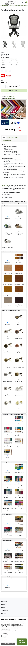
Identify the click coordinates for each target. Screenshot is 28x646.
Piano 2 (16, 497)
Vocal (16, 550)
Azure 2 (5, 535)
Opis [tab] (4, 137)
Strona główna (5, 5)
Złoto (18, 410)
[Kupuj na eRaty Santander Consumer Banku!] (6, 75)
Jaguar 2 (8, 436)
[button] (18, 2)
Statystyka (4, 637)
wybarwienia (18, 262)
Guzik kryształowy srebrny (19, 219)
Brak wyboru (7, 218)
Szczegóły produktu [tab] (12, 137)
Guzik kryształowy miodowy (19, 233)
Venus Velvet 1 (17, 472)
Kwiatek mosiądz (7, 353)
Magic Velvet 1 (18, 436)
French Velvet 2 (17, 508)
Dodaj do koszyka (14, 86)
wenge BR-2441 (18, 306)
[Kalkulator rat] (11, 129)
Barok (18, 324)
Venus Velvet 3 (17, 485)
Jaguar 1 (19, 425)
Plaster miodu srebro (7, 381)
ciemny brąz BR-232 (7, 284)
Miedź (18, 353)
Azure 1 (16, 525)
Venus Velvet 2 (6, 485)
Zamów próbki (5, 185)
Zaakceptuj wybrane (8, 643)
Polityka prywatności (12, 630)
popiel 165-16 (8, 306)
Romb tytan (7, 395)
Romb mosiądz (18, 381)
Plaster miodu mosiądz (18, 367)
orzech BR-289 (18, 295)
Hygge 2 (7, 457)
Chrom (7, 338)
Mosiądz (8, 367)
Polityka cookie (4, 630)
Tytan (7, 410)
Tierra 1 (5, 572)
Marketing (4, 639)
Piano (5, 497)
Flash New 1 (5, 561)
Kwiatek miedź (18, 338)
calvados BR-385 (18, 273)
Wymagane (5, 635)
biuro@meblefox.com (10, 98)
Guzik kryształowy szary (7, 247)
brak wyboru (7, 425)
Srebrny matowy (18, 395)
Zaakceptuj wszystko (21, 641)
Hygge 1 (19, 446)
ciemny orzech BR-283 (19, 284)
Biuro (11, 5)
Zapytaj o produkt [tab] (7, 140)
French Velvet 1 (6, 508)
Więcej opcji (5, 633)
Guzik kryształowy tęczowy (8, 233)
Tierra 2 (16, 572)
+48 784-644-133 (10, 96)
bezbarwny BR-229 (7, 273)
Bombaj (16, 535)
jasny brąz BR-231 (8, 295)
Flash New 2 (16, 561)
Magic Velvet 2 (7, 446)
